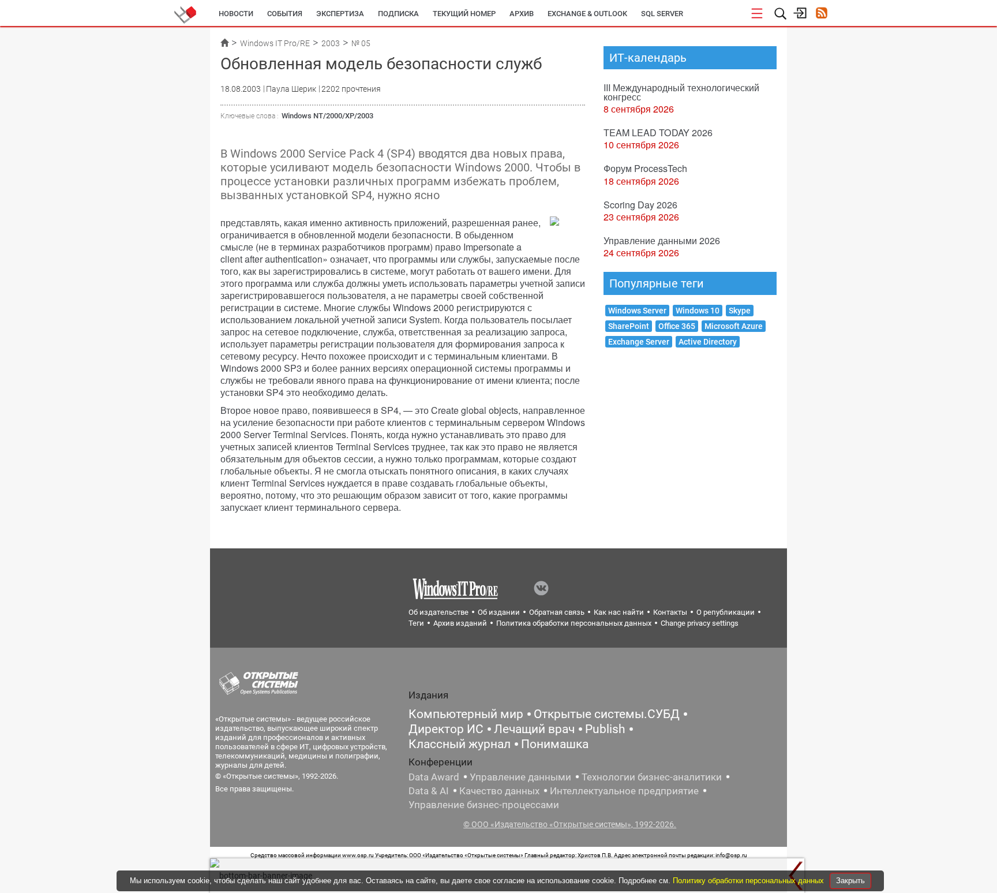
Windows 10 (697, 310)
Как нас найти (619, 612)
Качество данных (499, 791)
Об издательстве (438, 612)
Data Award (433, 777)
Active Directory (708, 341)
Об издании (499, 612)
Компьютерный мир (465, 714)
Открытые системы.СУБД (607, 714)
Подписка (398, 13)
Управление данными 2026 (662, 240)
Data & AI (428, 791)
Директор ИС (445, 729)
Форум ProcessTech (645, 168)
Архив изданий (460, 623)
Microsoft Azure (733, 326)
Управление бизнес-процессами (483, 804)
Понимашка (555, 744)
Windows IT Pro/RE (275, 43)
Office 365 (676, 326)
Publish (605, 729)
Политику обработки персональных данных (749, 880)
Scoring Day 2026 (640, 204)
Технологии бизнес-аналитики (652, 777)
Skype (740, 310)
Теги (416, 623)
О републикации (725, 612)
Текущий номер (464, 13)
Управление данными (520, 777)
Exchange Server (638, 341)
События (284, 13)
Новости (236, 13)
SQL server (662, 13)
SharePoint (628, 326)
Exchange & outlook (587, 13)
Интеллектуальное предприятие (624, 791)
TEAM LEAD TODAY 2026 (658, 132)
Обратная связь (556, 612)
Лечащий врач (534, 729)
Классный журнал (459, 744)
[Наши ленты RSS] (821, 14)
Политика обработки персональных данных (573, 623)
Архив (521, 13)
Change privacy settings (700, 623)
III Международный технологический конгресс (681, 92)
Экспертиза (340, 13)
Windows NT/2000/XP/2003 (327, 115)
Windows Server (637, 310)
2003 (330, 43)
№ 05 (360, 43)
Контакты (670, 612)
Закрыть (850, 880)
